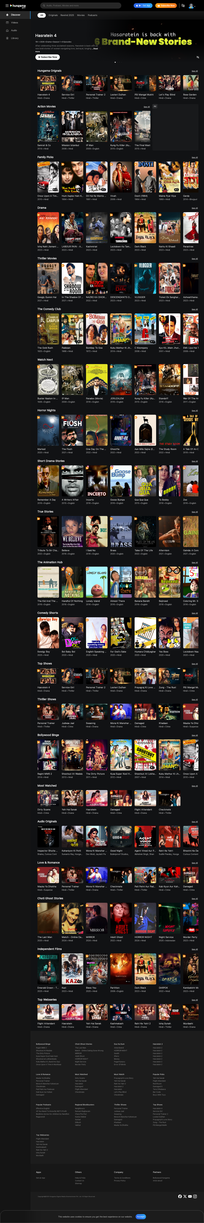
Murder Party (80, 1065)
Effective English (43, 1108)
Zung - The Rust (159, 1122)
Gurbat (78, 1120)
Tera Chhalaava (159, 1089)
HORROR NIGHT (81, 1059)
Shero (116, 1056)
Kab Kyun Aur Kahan (44, 1092)
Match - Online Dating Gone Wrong (89, 1051)
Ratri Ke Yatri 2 (120, 1084)
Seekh (116, 1053)
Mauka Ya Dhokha (43, 1078)
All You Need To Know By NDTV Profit (51, 1111)
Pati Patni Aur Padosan (45, 1089)
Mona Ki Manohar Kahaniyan (47, 1084)
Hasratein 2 (157, 1048)
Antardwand (119, 1048)
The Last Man (80, 1048)
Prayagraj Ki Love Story (123, 1078)
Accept (141, 1216)
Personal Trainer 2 (160, 1114)
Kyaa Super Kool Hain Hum (47, 1056)
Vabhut (78, 1125)
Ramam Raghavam (82, 1111)
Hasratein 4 (157, 1108)
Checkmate (40, 1086)
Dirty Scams (80, 1078)
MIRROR (78, 1053)
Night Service (80, 1062)
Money (117, 1059)
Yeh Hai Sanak (80, 1081)
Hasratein (79, 1084)
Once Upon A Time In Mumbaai (48, 1065)
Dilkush (78, 1122)
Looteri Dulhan (159, 1117)
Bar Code (157, 1092)
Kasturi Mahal (80, 1117)
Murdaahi (40, 1156)
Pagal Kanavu (119, 1062)
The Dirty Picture (43, 1053)
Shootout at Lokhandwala (46, 1059)
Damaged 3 (157, 1086)
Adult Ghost (80, 1056)
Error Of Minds (120, 1065)
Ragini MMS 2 (41, 1048)
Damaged (40, 1095)
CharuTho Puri (81, 1114)
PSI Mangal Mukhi (160, 1125)
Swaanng (117, 1114)
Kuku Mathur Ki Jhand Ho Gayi (48, 1062)
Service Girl (158, 1111)
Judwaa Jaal (119, 1111)
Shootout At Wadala (44, 1051)
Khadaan (117, 1122)
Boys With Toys (159, 1095)
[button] (196, 83)
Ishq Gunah (40, 1153)
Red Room (157, 1084)
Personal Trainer (43, 1081)
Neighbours (80, 1108)
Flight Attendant (81, 1089)
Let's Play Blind (120, 1092)
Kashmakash (41, 1147)
